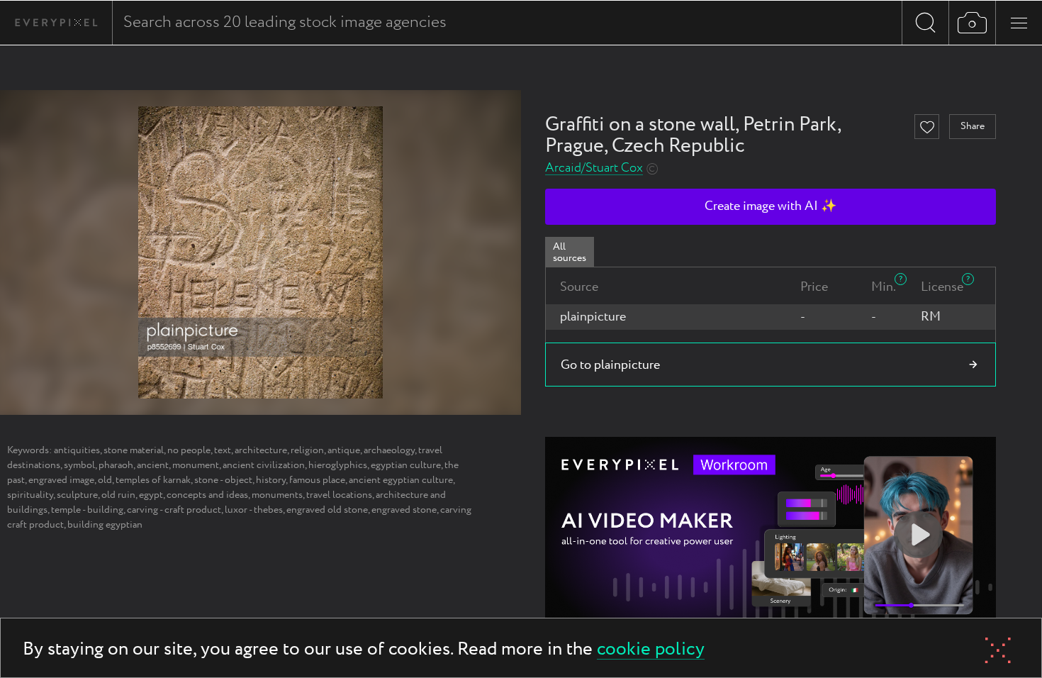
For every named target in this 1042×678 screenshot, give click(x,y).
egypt (151, 495)
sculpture (77, 495)
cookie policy (651, 650)
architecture (261, 450)
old (105, 480)
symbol (79, 465)
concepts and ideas (207, 495)
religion (307, 450)
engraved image (61, 480)
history (271, 480)
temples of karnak (153, 480)
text (222, 450)
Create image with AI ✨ (770, 206)
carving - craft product (174, 510)
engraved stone (404, 510)
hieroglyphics (337, 465)
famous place (317, 480)
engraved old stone (327, 510)
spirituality (30, 495)
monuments (277, 495)
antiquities (77, 450)
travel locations (339, 495)
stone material (133, 450)
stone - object (223, 480)
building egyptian (104, 525)
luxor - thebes (254, 510)
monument (195, 465)
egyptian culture (406, 465)
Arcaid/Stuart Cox (594, 168)
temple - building (87, 510)
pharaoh (116, 465)
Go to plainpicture (610, 365)
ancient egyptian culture (401, 480)
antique (343, 450)
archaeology (389, 450)
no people (189, 450)
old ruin (118, 495)
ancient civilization (264, 465)
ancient (153, 465)
